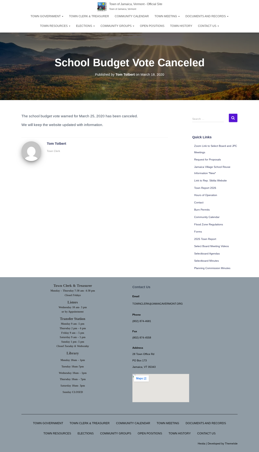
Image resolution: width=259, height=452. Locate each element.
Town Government (46, 16)
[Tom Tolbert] (31, 150)
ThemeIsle (231, 443)
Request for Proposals (207, 159)
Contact (198, 202)
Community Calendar (132, 16)
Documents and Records (206, 16)
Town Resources (54, 25)
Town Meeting (166, 16)
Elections (84, 25)
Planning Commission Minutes (212, 268)
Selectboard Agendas (207, 253)
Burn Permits (202, 209)
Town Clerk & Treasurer (89, 16)
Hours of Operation (205, 195)
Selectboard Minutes (206, 260)
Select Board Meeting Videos (211, 246)
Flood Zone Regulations (208, 224)
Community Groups (116, 25)
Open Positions (152, 25)
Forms (198, 231)
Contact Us (207, 25)
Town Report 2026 (205, 187)
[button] (62, 16)
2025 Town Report (205, 238)
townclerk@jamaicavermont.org (157, 303)
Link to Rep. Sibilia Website (210, 180)
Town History (181, 25)
